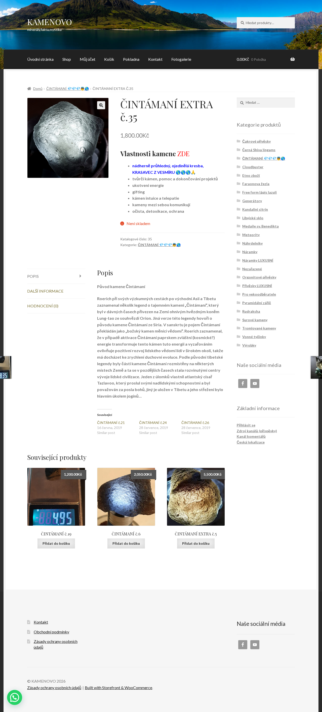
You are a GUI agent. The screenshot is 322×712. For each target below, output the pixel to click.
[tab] (56, 276)
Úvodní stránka (40, 59)
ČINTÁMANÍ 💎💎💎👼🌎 (67, 88)
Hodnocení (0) (42, 305)
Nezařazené (252, 269)
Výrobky (249, 345)
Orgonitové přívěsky (259, 277)
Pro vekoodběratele (259, 294)
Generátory (252, 201)
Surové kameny (254, 320)
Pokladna (131, 59)
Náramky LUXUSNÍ (257, 260)
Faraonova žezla (255, 184)
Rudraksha (251, 311)
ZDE (183, 153)
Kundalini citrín (255, 209)
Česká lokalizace (251, 442)
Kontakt (155, 59)
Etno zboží (251, 175)
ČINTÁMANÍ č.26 (195, 422)
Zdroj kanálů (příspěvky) (257, 431)
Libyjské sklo (252, 218)
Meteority (251, 235)
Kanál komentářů (251, 436)
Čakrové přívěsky (256, 141)
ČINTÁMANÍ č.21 (111, 422)
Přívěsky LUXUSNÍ (257, 286)
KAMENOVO (49, 21)
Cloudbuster (252, 167)
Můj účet (87, 59)
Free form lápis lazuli (259, 192)
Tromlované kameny (259, 328)
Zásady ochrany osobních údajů (54, 687)
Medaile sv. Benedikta (260, 226)
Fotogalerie (181, 59)
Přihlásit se (246, 425)
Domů (38, 88)
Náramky (249, 252)
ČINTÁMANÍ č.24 (153, 422)
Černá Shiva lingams (258, 150)
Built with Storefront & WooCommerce (118, 687)
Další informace (45, 291)
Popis (33, 276)
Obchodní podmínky (51, 631)
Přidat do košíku (56, 543)
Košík (109, 59)
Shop (66, 59)
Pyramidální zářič (256, 303)
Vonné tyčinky (254, 337)
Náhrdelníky (252, 243)
